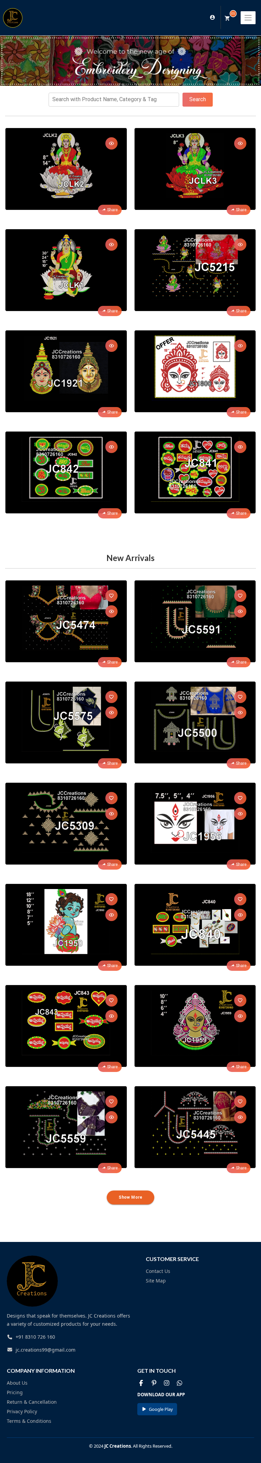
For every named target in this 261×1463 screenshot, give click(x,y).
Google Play (161, 1409)
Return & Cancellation (32, 1402)
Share (112, 209)
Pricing (15, 1392)
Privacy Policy (22, 1411)
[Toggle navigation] (248, 17)
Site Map (156, 1280)
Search (197, 99)
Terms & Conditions (29, 1421)
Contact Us (158, 1271)
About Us (17, 1383)
